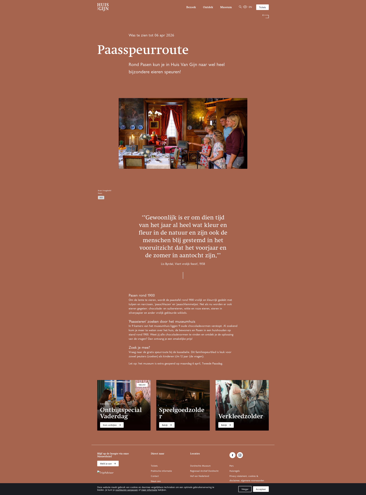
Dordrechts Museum (200, 466)
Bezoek (191, 7)
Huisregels (234, 471)
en (250, 7)
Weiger (244, 489)
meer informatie (149, 490)
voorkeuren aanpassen (126, 490)
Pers (231, 466)
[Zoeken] (240, 7)
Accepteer (261, 489)
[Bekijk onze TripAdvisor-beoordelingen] (105, 473)
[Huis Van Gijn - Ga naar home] (123, 7)
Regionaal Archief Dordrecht (204, 471)
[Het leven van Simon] (245, 7)
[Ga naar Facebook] (232, 455)
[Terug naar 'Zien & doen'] (183, 16)
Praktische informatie (161, 471)
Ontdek (208, 7)
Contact (155, 476)
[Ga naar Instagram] (240, 455)
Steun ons (156, 481)
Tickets (262, 7)
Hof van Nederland (199, 476)
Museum (226, 7)
